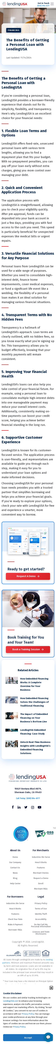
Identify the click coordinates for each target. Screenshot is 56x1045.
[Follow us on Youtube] (39, 807)
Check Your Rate (15, 919)
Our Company (15, 862)
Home (15, 857)
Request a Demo (40, 878)
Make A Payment (15, 924)
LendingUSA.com (10, 1001)
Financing (13, 30)
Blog (15, 878)
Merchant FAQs (41, 889)
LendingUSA (15, 4)
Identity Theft (41, 914)
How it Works (41, 862)
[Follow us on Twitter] (25, 807)
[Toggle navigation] (52, 4)
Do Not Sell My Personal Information (41, 925)
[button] (51, 987)
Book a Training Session (26, 649)
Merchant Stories (41, 873)
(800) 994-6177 (43, 4)
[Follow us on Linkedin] (19, 807)
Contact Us (15, 867)
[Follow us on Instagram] (32, 807)
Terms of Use (41, 908)
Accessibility (40, 919)
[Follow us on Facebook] (13, 807)
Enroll (41, 883)
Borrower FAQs (15, 930)
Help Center (15, 883)
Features (41, 867)
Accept (28, 1037)
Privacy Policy (28, 1014)
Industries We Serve (41, 857)
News (15, 873)
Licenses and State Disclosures (40, 933)
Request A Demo (26, 576)
